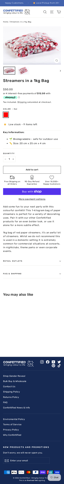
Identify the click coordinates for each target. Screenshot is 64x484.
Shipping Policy (11, 391)
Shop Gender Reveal (14, 376)
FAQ (5, 402)
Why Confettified (12, 435)
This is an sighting (32, 480)
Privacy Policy (11, 429)
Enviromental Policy (14, 419)
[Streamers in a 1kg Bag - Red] (5, 342)
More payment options (32, 199)
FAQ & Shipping (12, 274)
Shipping (22, 102)
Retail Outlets (13, 261)
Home (5, 22)
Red (6, 114)
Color (10, 109)
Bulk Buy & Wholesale (14, 381)
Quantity (9, 153)
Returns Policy (11, 397)
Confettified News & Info (16, 407)
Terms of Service (12, 424)
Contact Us (9, 386)
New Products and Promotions (26, 447)
